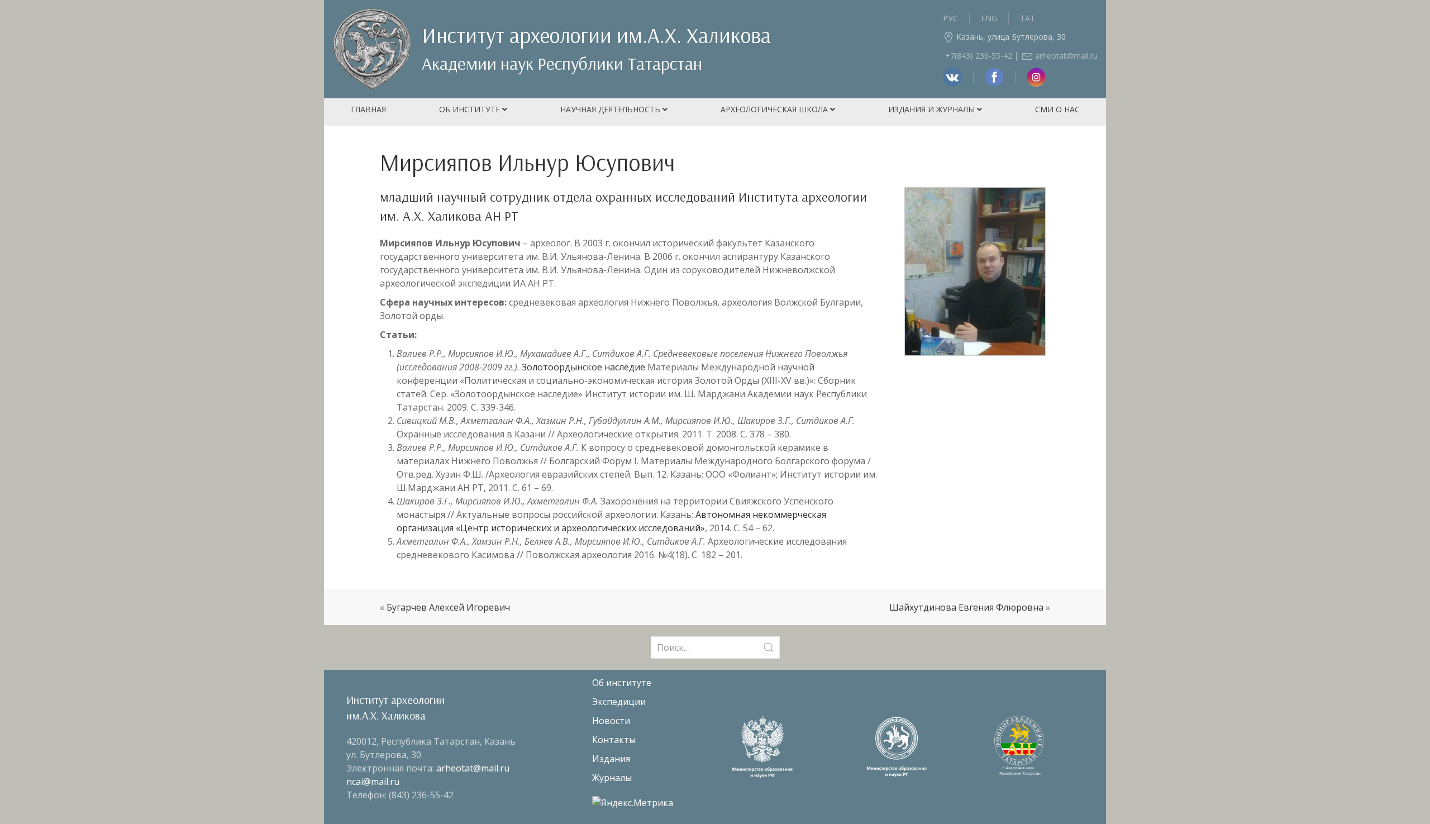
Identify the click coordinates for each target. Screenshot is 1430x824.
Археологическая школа (775, 109)
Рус (950, 18)
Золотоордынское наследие (583, 367)
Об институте (470, 109)
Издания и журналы (932, 109)
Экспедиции (619, 702)
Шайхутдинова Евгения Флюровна (966, 607)
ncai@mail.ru (372, 781)
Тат (1027, 18)
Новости (611, 721)
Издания (611, 758)
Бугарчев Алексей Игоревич (448, 607)
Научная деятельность (611, 109)
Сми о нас (1057, 109)
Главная (368, 109)
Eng (989, 18)
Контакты (614, 739)
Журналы (612, 777)
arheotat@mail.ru (1065, 55)
